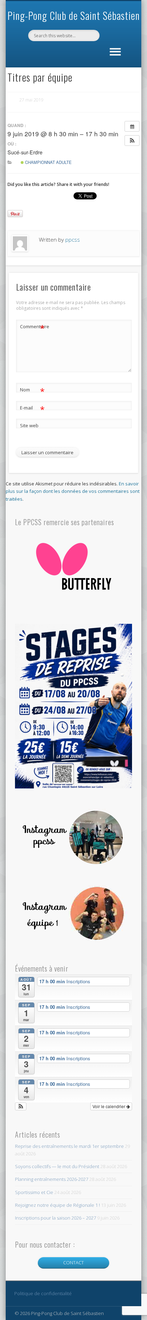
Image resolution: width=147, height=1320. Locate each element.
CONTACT (73, 1262)
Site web (29, 425)
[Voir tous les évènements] (132, 126)
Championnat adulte (48, 162)
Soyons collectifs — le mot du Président (57, 1166)
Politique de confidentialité (43, 1293)
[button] (132, 140)
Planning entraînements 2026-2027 (51, 1179)
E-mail (32, 408)
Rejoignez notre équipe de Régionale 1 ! (57, 1205)
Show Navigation (115, 50)
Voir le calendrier (109, 1106)
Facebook (72, 53)
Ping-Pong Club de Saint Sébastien (73, 15)
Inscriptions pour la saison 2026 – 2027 (55, 1218)
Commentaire (32, 327)
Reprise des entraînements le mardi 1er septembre (69, 1146)
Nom (32, 390)
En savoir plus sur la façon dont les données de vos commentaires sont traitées (73, 491)
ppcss (72, 239)
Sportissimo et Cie (34, 1192)
